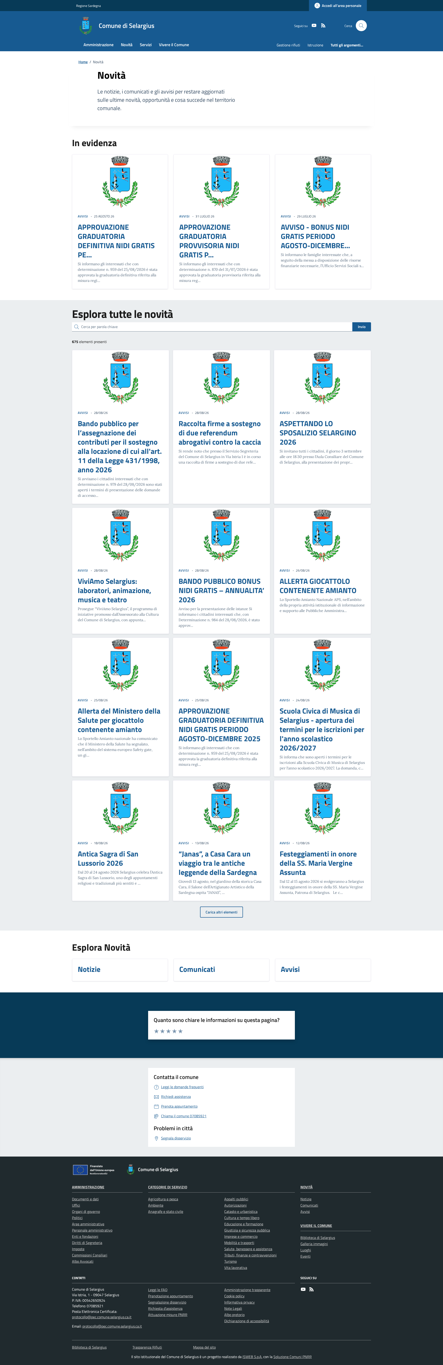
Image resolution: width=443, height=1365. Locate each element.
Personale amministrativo (92, 1230)
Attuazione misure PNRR (167, 1314)
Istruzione (315, 45)
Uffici (76, 1205)
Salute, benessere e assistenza (248, 1249)
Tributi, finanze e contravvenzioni (250, 1255)
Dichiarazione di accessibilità (246, 1321)
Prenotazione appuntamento (170, 1296)
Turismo (230, 1261)
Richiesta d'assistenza (165, 1308)
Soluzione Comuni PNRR (292, 1356)
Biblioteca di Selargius (317, 1237)
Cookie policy (234, 1296)
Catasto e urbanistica (240, 1211)
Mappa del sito (204, 1347)
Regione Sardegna (88, 5)
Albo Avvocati (82, 1261)
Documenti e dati (85, 1199)
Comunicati (309, 1205)
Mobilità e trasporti (239, 1242)
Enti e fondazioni (85, 1236)
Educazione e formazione (243, 1224)
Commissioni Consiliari (89, 1255)
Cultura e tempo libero (241, 1217)
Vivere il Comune (316, 1225)
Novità (306, 1187)
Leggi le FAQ (158, 1290)
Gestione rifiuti (288, 45)
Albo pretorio (234, 1314)
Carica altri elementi (221, 912)
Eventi (305, 1256)
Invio (361, 326)
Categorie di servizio (167, 1187)
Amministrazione (88, 1187)
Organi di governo (86, 1211)
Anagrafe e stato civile (165, 1211)
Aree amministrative (88, 1224)
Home (83, 62)
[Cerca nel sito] (361, 25)
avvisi (83, 216)
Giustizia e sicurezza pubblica (247, 1230)
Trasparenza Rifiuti (147, 1347)
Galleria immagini (314, 1244)
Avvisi (305, 1211)
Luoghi (305, 1250)
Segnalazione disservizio (167, 1302)
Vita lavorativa (235, 1267)
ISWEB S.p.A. (252, 1356)
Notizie (305, 1199)
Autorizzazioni (235, 1205)
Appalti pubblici (236, 1199)
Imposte (78, 1249)
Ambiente (155, 1205)
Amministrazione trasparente (247, 1290)
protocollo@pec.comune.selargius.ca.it (102, 1317)
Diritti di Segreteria (87, 1242)
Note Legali (233, 1308)
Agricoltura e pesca (163, 1199)
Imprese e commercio (240, 1236)
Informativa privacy (239, 1302)
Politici (77, 1217)
